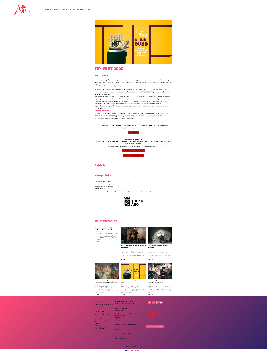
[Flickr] (157, 302)
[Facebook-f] (149, 302)
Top (263, 350)
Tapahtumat (81, 9)
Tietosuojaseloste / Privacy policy (133, 346)
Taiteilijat (57, 9)
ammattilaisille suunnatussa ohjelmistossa (111, 113)
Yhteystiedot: (103, 175)
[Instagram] (153, 302)
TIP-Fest (72, 9)
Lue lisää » (97, 241)
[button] (96, 205)
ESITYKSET (48, 9)
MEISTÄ (65, 9)
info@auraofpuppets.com (165, 127)
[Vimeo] (161, 302)
